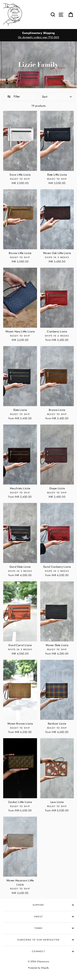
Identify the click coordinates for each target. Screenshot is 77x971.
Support (38, 904)
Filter (16, 96)
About (38, 916)
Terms (38, 928)
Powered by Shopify (38, 967)
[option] (38, 35)
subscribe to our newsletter (38, 939)
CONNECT (38, 951)
